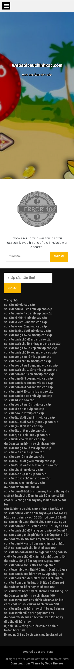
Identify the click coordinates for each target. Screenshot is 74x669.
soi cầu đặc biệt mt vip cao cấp (25, 430)
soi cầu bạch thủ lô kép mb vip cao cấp (30, 352)
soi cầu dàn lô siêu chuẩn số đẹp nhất (29, 565)
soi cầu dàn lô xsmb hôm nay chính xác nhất (34, 543)
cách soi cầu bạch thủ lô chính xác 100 (30, 548)
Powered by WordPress (37, 652)
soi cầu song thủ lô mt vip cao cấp (27, 404)
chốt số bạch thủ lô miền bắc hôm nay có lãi (34, 496)
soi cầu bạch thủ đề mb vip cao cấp (28, 339)
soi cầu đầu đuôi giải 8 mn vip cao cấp (29, 461)
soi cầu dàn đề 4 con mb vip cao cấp (28, 387)
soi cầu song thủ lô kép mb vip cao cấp (30, 348)
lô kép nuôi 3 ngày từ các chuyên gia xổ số (33, 634)
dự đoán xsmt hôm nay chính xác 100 (29, 587)
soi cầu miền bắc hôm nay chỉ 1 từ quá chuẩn (34, 608)
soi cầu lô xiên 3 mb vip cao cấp (25, 322)
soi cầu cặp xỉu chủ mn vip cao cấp (27, 478)
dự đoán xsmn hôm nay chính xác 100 (29, 443)
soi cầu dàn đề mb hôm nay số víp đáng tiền (34, 574)
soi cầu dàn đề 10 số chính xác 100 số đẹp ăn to (36, 526)
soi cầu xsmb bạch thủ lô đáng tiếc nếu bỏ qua (35, 569)
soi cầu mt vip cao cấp (19, 400)
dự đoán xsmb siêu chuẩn (21, 487)
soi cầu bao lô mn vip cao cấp (24, 456)
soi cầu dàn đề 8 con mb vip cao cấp (28, 378)
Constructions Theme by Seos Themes (37, 663)
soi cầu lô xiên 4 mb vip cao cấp (25, 318)
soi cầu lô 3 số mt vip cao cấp (24, 409)
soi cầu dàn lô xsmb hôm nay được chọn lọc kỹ (35, 513)
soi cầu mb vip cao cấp (19, 304)
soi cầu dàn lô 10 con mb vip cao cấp (28, 391)
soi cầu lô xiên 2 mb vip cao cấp (25, 326)
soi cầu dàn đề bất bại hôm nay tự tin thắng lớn (36, 491)
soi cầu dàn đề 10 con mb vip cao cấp (29, 374)
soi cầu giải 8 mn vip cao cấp (23, 469)
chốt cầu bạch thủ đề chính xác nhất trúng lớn (35, 556)
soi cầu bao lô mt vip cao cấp (24, 413)
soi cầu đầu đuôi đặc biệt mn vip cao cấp (31, 465)
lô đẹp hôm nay (14, 630)
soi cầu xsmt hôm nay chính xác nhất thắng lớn (36, 591)
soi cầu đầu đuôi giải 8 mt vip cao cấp (29, 417)
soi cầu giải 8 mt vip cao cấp (23, 426)
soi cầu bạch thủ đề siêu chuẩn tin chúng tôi (34, 578)
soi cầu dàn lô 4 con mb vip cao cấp (28, 313)
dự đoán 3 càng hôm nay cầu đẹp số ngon (32, 561)
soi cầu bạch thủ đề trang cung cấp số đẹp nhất (36, 530)
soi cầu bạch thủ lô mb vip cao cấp (27, 361)
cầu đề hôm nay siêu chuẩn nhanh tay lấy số (34, 509)
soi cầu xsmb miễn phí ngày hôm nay (29, 613)
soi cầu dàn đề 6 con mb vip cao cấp (28, 383)
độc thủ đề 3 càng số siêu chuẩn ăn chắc (31, 626)
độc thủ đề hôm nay (17, 621)
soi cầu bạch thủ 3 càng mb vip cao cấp (30, 370)
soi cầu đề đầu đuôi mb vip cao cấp (27, 331)
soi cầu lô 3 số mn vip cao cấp (24, 452)
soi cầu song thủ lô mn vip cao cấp (27, 448)
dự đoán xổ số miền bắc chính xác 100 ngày (33, 617)
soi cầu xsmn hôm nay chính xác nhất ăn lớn (34, 600)
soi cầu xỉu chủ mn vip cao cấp (24, 482)
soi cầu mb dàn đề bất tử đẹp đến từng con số (35, 552)
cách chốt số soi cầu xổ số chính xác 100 (31, 604)
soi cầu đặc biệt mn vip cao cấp (25, 474)
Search (12, 288)
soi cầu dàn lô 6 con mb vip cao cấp (28, 309)
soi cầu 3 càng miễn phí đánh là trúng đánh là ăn (36, 535)
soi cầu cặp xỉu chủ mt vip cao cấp (27, 435)
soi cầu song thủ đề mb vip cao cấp (28, 335)
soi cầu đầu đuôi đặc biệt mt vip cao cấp (31, 422)
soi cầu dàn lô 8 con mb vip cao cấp (28, 396)
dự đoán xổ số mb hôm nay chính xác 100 (32, 539)
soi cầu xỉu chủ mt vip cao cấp (24, 439)
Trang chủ (11, 300)
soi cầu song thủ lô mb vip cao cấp (27, 357)
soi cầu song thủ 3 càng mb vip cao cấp (31, 365)
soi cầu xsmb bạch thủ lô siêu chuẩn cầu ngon (35, 522)
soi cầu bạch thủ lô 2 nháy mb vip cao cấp (32, 344)
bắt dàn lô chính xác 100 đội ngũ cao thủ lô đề (35, 517)
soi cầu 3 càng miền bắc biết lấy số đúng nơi (34, 582)
